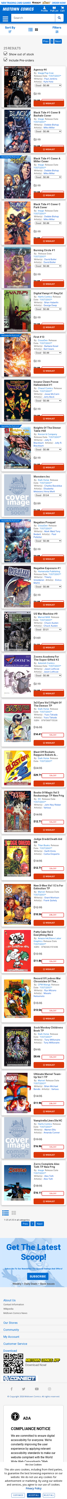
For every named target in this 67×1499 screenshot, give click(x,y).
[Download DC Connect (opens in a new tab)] (35, 1378)
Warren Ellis (50, 1129)
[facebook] (11, 1389)
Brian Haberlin (51, 302)
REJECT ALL (49, 1495)
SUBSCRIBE (38, 1276)
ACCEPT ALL (34, 1495)
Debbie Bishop (51, 124)
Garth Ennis (50, 851)
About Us (9, 1300)
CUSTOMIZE (18, 1495)
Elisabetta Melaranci (43, 490)
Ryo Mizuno (50, 990)
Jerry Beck (49, 396)
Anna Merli (49, 491)
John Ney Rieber (52, 804)
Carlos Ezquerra (51, 854)
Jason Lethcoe (51, 668)
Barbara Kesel (51, 346)
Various (47, 807)
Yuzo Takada (51, 714)
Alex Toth (49, 1176)
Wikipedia (8, 1308)
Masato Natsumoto (42, 994)
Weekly (17, 1283)
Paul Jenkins (50, 78)
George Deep (50, 305)
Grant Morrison (51, 897)
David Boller (50, 259)
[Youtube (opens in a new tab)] (37, 1389)
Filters (57, 27)
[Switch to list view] (30, 29)
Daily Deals (31, 1283)
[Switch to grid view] (36, 29)
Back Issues (47, 1283)
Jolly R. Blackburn (43, 441)
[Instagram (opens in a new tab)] (49, 1389)
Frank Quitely (50, 900)
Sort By (10, 27)
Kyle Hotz (48, 81)
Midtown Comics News (15, 1313)
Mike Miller (49, 127)
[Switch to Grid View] (14, 1213)
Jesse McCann (51, 394)
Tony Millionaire (52, 1039)
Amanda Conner (52, 1132)
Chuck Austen (51, 623)
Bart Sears (49, 349)
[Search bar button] (59, 18)
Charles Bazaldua (53, 485)
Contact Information (13, 1304)
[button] (44, 9)
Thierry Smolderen (42, 578)
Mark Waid (49, 531)
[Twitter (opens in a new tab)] (24, 1389)
